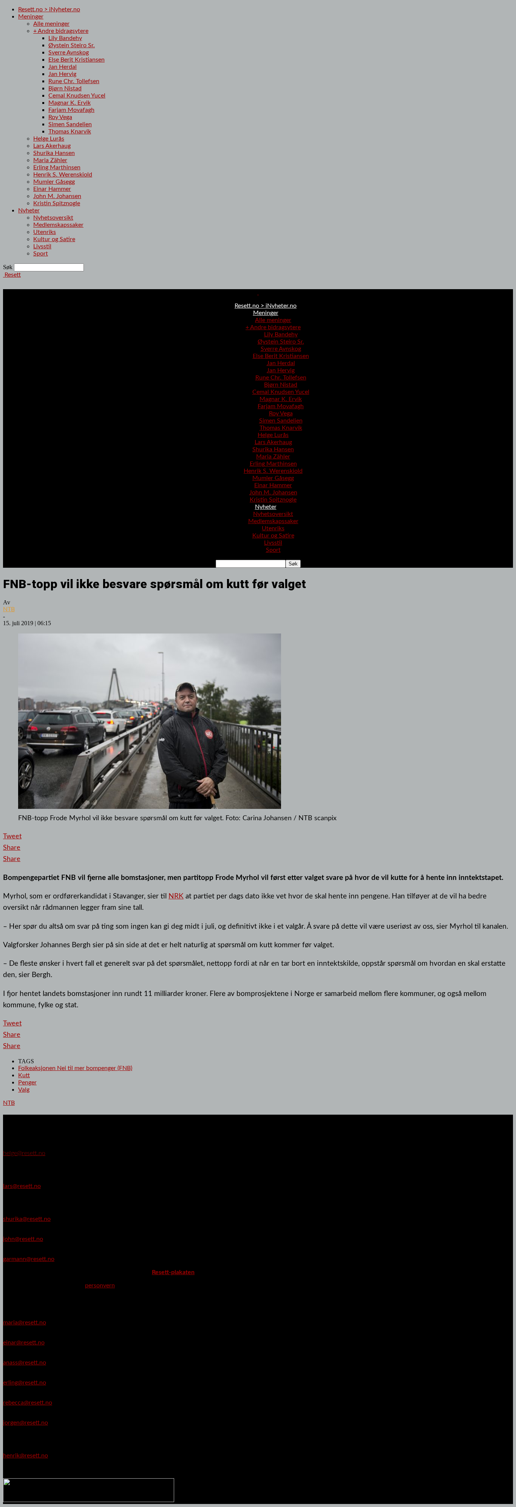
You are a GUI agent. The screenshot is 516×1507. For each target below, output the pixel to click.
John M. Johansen (57, 196)
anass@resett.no (24, 1363)
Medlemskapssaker (58, 225)
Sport (40, 254)
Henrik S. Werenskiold (62, 175)
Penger (27, 1083)
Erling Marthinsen (56, 167)
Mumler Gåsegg (54, 182)
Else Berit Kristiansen (76, 60)
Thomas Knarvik (69, 132)
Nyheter (29, 211)
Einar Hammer (52, 189)
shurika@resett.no (27, 1219)
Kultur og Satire (54, 239)
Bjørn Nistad (65, 88)
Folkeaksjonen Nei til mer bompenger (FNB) (75, 1068)
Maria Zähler (50, 160)
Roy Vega (60, 117)
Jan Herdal (62, 67)
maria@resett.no (24, 1323)
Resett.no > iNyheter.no (49, 9)
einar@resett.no (24, 1343)
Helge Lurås (48, 139)
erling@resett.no (24, 1383)
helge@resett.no (24, 1153)
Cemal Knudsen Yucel (76, 96)
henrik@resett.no (25, 1456)
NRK (176, 896)
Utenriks (44, 232)
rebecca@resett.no (27, 1403)
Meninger (30, 17)
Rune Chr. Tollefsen (73, 81)
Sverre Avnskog (68, 53)
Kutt (24, 1075)
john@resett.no (23, 1239)
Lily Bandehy (65, 38)
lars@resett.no (22, 1186)
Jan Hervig (62, 74)
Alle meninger (51, 24)
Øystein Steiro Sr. (71, 45)
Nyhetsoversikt (53, 218)
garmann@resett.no (28, 1259)
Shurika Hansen (54, 153)
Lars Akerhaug (52, 146)
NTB (9, 609)
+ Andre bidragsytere (60, 31)
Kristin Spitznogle (56, 203)
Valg (23, 1090)
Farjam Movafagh (71, 110)
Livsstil (42, 246)
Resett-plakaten (173, 1272)
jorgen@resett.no (25, 1423)
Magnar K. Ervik (69, 103)
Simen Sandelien (70, 124)
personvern (100, 1285)
